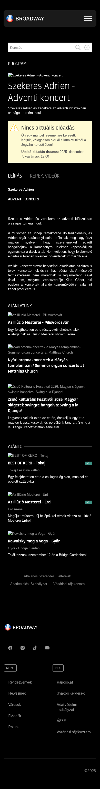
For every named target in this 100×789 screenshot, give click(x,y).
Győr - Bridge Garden (23, 548)
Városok (14, 705)
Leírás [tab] (15, 176)
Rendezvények (20, 682)
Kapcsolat (65, 682)
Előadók (14, 716)
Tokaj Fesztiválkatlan (23, 470)
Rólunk (13, 727)
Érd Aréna (15, 509)
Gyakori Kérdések (71, 693)
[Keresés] (78, 47)
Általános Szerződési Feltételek (47, 576)
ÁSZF (61, 721)
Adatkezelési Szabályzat (28, 584)
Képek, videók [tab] (44, 176)
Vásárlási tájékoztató (69, 584)
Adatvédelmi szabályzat (67, 707)
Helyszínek (17, 693)
